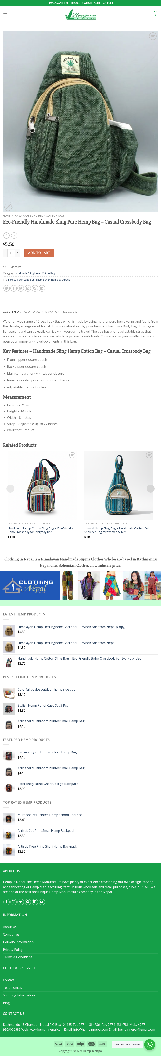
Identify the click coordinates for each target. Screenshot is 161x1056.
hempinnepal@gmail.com (136, 1029)
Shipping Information (19, 995)
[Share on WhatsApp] (6, 288)
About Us (10, 927)
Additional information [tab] (41, 311)
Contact (8, 980)
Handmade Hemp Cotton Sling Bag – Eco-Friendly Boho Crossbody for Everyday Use (40, 530)
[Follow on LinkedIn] (35, 902)
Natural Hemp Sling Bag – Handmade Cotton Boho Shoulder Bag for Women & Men (117, 530)
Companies (11, 934)
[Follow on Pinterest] (28, 902)
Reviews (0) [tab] (70, 311)
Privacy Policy (13, 949)
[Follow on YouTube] (42, 902)
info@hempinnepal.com (90, 1029)
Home (6, 215)
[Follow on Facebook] (6, 902)
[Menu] (5, 14)
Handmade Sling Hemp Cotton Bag (39, 215)
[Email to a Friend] (28, 288)
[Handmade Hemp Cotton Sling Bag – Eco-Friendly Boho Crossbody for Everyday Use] (42, 485)
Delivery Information (18, 942)
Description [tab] (12, 311)
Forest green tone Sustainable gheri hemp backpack (39, 279)
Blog (6, 1003)
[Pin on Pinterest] (35, 288)
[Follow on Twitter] (20, 902)
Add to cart (39, 253)
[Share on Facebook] (13, 288)
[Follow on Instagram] (13, 902)
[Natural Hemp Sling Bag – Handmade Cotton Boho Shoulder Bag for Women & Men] (118, 485)
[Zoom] (8, 207)
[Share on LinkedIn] (42, 288)
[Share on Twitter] (20, 288)
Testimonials (12, 988)
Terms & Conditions (17, 957)
